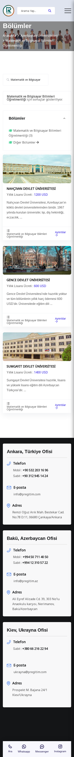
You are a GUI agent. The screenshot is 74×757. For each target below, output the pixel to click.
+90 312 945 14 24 (35, 476)
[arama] (49, 10)
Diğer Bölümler (24, 142)
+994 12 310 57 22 (35, 563)
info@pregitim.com (26, 494)
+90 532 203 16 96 (35, 470)
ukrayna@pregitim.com (29, 672)
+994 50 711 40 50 (35, 557)
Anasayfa (9, 35)
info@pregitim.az (25, 581)
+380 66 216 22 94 (35, 649)
